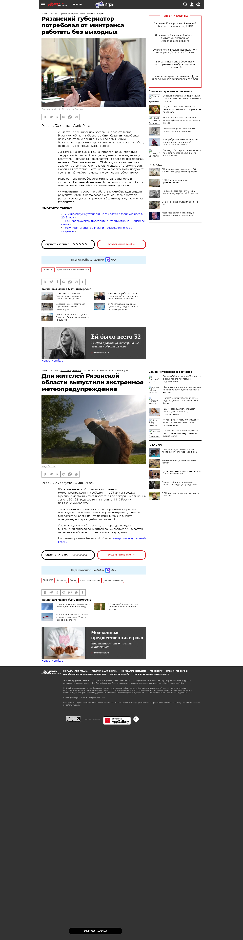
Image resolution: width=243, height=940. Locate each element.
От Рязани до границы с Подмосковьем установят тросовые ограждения (69, 296)
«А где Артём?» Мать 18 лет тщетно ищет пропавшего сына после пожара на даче (181, 422)
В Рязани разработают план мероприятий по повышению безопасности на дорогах (123, 296)
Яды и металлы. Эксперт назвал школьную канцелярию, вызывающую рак (179, 411)
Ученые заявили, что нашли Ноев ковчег (179, 461)
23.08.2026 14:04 (49, 370)
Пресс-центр (156, 671)
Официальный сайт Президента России (62, 109)
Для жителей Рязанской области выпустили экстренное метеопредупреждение (175, 38)
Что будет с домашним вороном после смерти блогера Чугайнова (179, 450)
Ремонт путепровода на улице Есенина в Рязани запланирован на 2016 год (72, 317)
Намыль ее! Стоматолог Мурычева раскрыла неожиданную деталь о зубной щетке (180, 433)
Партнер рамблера (92, 719)
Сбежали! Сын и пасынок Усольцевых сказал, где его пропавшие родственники (182, 379)
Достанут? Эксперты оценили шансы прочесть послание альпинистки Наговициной (182, 153)
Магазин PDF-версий (176, 671)
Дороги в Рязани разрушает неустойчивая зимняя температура (70, 306)
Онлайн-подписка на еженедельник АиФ (84, 674)
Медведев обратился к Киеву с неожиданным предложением (178, 214)
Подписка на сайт (119, 674)
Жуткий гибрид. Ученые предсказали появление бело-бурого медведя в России (182, 390)
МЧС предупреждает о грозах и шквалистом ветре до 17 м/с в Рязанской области (72, 617)
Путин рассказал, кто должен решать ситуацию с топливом (181, 472)
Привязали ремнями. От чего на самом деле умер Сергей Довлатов (180, 192)
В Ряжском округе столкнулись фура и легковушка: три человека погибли (175, 77)
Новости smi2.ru (52, 360)
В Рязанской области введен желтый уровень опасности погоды (123, 607)
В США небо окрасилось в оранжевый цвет (175, 181)
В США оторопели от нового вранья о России (180, 494)
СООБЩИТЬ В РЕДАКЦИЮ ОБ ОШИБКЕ (151, 674)
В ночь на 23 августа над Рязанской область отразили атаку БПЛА (175, 25)
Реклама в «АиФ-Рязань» (105, 671)
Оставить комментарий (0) (121, 244)
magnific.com (48, 466)
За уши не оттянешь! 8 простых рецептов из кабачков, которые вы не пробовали (182, 109)
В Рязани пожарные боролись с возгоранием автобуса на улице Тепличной (175, 64)
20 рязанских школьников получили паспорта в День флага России (175, 51)
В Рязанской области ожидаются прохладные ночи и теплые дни (73, 605)
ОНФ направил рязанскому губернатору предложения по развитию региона (123, 306)
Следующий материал (95, 931)
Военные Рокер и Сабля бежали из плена (180, 203)
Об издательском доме (133, 671)
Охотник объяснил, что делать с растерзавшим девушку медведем (179, 483)
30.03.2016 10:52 (49, 13)
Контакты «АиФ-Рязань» (75, 671)
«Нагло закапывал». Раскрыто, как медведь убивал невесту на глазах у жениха (181, 120)
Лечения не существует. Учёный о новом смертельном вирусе (180, 129)
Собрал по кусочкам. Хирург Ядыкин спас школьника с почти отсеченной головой (182, 98)
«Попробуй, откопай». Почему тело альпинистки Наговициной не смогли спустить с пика (181, 142)
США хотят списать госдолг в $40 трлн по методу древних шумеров (179, 170)
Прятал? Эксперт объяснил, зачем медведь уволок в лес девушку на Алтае (180, 400)
